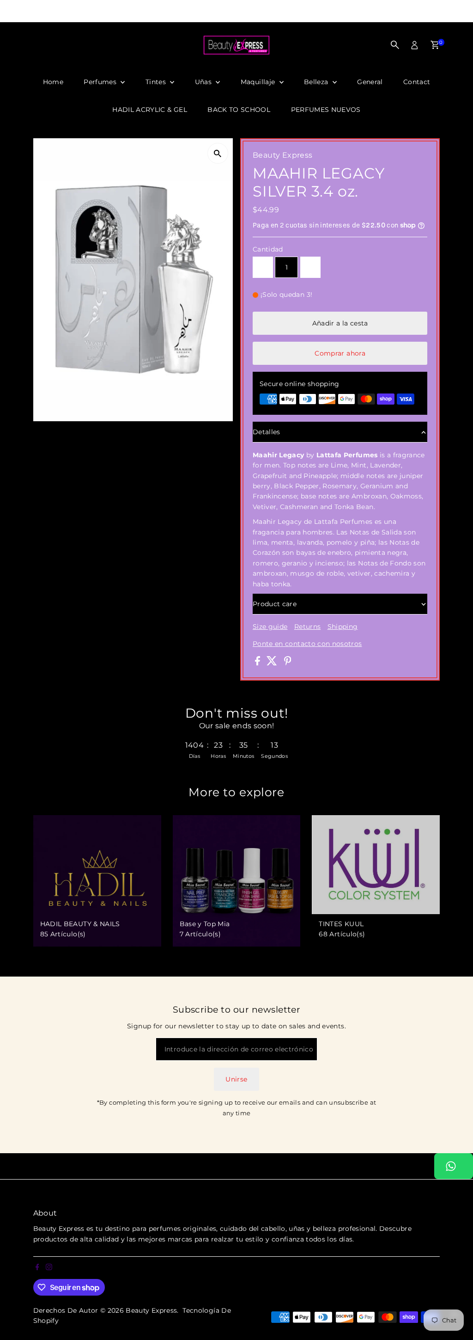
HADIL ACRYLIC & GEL (149, 109)
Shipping (342, 626)
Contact (416, 82)
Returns (307, 626)
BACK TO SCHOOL (238, 109)
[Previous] (130, 11)
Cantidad (268, 249)
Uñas (204, 82)
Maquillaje (259, 82)
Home (53, 82)
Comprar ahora (340, 353)
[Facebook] (4, 11)
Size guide (270, 626)
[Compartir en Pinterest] (287, 663)
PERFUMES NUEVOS (326, 109)
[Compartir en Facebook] (258, 663)
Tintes (157, 82)
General (369, 82)
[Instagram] (15, 11)
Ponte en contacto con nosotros (307, 643)
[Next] (342, 11)
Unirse (236, 1079)
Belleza (317, 82)
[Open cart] (435, 45)
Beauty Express (151, 1310)
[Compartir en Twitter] (273, 663)
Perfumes (101, 82)
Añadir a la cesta (340, 323)
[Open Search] (395, 45)
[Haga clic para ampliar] (217, 153)
